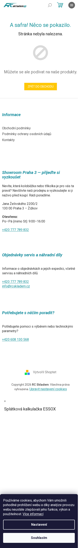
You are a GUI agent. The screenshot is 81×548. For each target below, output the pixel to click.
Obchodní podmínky (16, 128)
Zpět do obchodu (41, 86)
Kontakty (8, 140)
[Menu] (72, 5)
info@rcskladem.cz (16, 286)
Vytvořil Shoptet (44, 372)
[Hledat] (50, 5)
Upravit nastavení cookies (48, 389)
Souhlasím (39, 538)
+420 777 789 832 (15, 230)
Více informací (33, 514)
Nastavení (39, 525)
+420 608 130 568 (15, 339)
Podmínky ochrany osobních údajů (26, 134)
